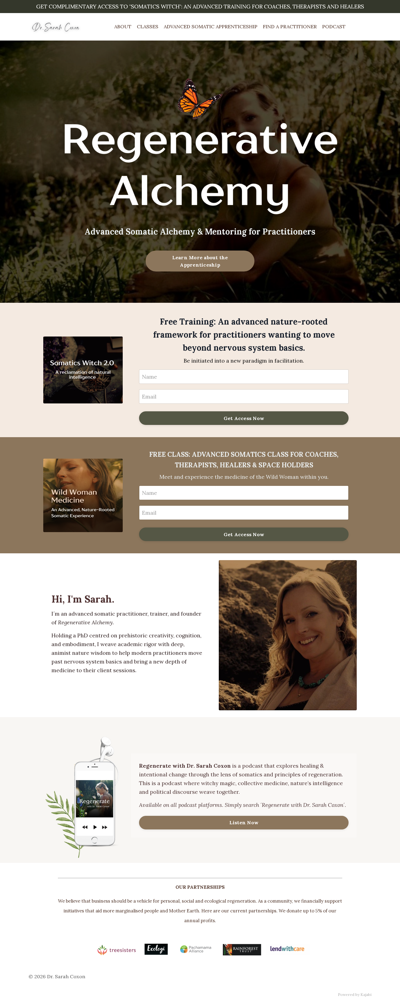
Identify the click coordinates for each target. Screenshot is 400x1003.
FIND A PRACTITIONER (290, 26)
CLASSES (147, 26)
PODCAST (334, 26)
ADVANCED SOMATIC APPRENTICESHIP (210, 26)
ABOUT (122, 26)
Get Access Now (244, 418)
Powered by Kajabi (354, 994)
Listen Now (244, 822)
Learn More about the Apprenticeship (200, 261)
